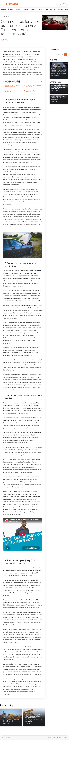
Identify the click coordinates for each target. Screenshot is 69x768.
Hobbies (4, 717)
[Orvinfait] (12, 4)
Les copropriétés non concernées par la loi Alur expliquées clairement (58, 97)
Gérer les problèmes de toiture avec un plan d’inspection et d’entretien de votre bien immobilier (34, 717)
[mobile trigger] (3, 4)
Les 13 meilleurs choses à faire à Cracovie (11, 720)
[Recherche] (60, 4)
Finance (5, 39)
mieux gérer (7, 54)
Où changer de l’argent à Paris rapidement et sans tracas (58, 87)
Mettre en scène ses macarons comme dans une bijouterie (58, 71)
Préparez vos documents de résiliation (12, 90)
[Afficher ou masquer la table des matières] (31, 82)
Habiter (27, 712)
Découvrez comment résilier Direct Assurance (13, 85)
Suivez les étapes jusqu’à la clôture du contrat (33, 90)
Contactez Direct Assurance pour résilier (33, 85)
